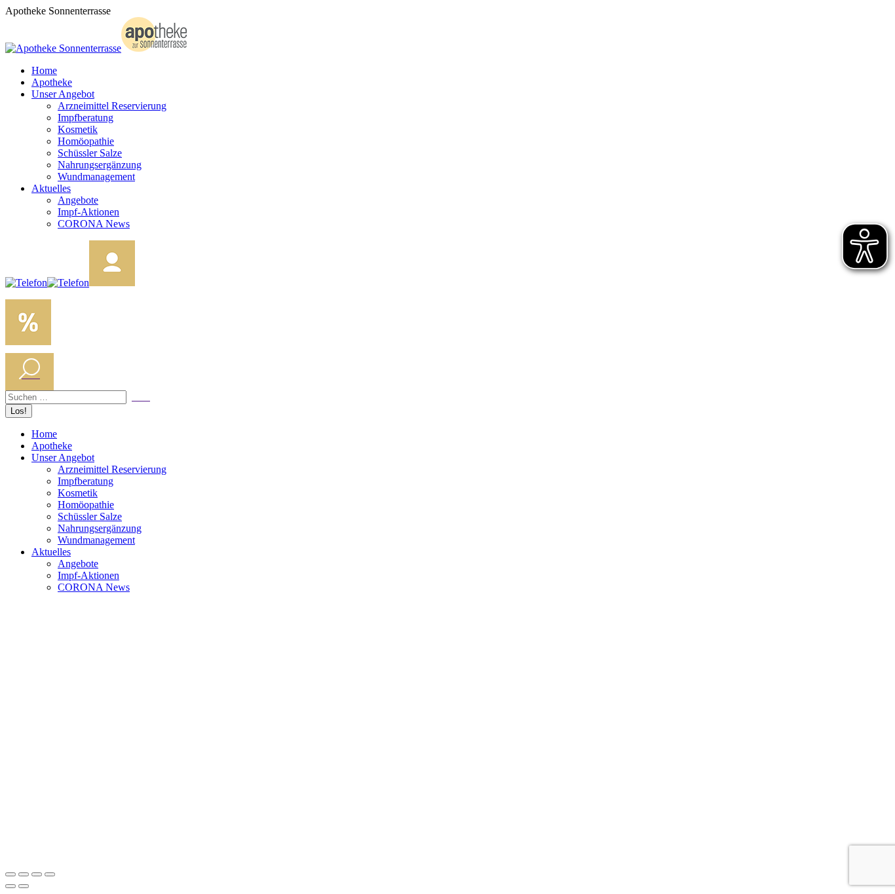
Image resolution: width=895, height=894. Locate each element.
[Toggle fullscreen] (36, 874)
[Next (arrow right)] (23, 886)
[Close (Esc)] (10, 874)
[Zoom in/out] (50, 874)
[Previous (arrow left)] (10, 886)
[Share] (23, 874)
